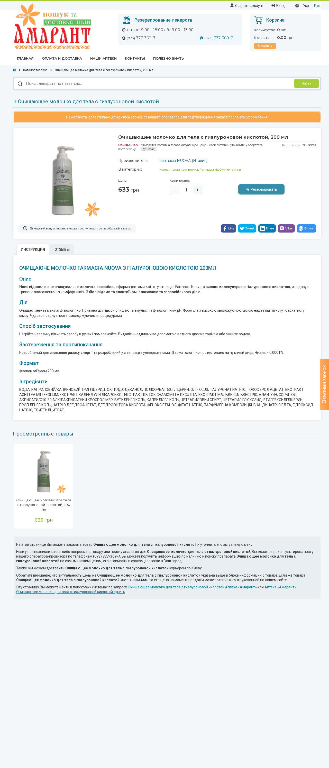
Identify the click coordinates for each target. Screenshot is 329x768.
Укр (306, 6)
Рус (317, 6)
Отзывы (62, 249)
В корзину (265, 46)
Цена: (122, 180)
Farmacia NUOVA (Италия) (220, 169)
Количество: (180, 180)
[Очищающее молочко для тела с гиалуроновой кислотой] (44, 470)
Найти (306, 83)
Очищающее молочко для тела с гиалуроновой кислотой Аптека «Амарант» (192, 587)
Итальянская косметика (178, 169)
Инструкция (33, 249)
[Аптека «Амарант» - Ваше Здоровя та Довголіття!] (52, 26)
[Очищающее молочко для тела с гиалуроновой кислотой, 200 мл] (63, 179)
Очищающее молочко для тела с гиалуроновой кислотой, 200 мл (43, 504)
